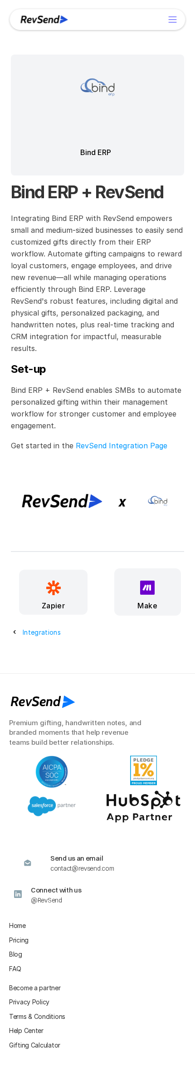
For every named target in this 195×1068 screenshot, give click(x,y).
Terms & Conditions (37, 1016)
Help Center (26, 1030)
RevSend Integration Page (121, 445)
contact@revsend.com (82, 868)
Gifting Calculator (34, 1045)
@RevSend (46, 900)
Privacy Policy (29, 1002)
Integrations (42, 632)
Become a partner (35, 988)
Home (17, 925)
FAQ (15, 969)
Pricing (19, 940)
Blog (15, 954)
